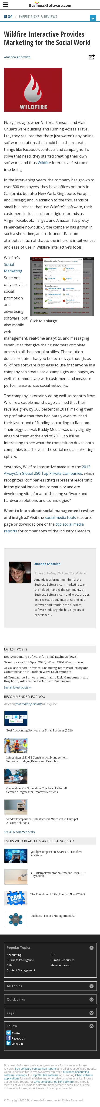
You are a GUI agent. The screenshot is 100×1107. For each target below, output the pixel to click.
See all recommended (18, 832)
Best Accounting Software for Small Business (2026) (40, 656)
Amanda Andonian (17, 57)
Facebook (18, 1038)
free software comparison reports (36, 1068)
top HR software (63, 1081)
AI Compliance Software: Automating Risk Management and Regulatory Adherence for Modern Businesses (46, 679)
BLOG (8, 16)
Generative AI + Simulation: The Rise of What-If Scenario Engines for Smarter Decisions (36, 790)
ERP (52, 955)
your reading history (28, 704)
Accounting (14, 955)
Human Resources (62, 960)
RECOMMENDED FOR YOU (24, 696)
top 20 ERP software (46, 1075)
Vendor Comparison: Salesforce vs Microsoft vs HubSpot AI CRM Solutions (42, 821)
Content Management (21, 970)
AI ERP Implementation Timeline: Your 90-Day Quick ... (57, 875)
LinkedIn (17, 1044)
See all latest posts (16, 687)
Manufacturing (59, 965)
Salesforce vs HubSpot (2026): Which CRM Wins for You (43, 662)
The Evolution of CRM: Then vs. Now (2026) (57, 894)
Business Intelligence (20, 960)
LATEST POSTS (15, 649)
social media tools (60, 517)
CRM (10, 965)
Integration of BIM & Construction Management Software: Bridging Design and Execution (36, 759)
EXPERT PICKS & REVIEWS (38, 16)
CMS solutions (43, 1081)
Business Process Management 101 (52, 915)
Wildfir (43, 162)
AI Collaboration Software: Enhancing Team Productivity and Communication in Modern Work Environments (46, 669)
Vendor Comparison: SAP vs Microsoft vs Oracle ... (56, 853)
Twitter (16, 1033)
